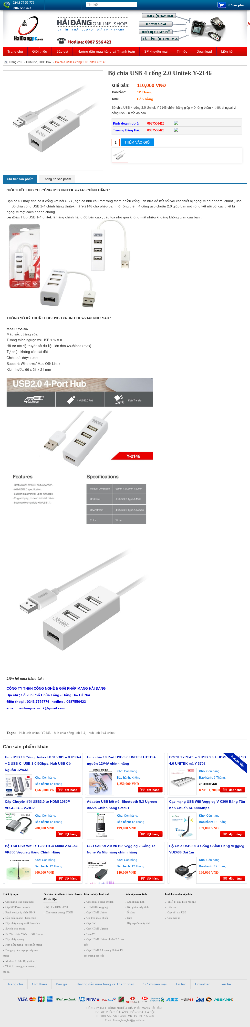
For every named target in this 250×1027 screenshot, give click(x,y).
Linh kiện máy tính (136, 893)
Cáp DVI (91, 923)
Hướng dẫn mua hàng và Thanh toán (106, 51)
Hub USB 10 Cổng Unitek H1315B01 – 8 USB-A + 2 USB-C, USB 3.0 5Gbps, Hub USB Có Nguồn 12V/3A (43, 763)
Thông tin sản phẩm (57, 179)
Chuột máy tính (136, 901)
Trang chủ (15, 51)
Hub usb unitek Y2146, (35, 733)
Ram (129, 917)
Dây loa (171, 907)
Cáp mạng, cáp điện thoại (19, 901)
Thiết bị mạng (11, 893)
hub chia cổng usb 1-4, (70, 733)
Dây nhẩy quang (14, 939)
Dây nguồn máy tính (138, 923)
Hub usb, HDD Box (38, 62)
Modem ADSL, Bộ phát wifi (21, 960)
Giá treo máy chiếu (97, 917)
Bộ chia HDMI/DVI (57, 907)
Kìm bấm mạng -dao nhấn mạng (23, 944)
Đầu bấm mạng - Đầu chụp (20, 917)
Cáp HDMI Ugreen (97, 928)
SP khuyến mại (155, 51)
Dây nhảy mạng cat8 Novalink (22, 923)
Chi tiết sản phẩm (20, 179)
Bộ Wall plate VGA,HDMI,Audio (24, 933)
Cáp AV (90, 933)
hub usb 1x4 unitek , (103, 733)
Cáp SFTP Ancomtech (17, 907)
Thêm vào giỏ (137, 142)
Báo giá (62, 51)
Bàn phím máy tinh (138, 907)
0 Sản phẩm (238, 5)
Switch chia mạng (15, 928)
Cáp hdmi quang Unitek (100, 901)
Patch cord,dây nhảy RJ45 (20, 912)
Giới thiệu (39, 51)
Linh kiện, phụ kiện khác (179, 893)
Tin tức (182, 51)
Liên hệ (227, 51)
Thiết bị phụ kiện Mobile (181, 901)
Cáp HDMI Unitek (96, 912)
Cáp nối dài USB (176, 912)
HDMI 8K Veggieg (97, 907)
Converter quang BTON (59, 912)
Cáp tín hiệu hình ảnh (96, 893)
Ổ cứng (131, 912)
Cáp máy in (173, 917)
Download (204, 51)
